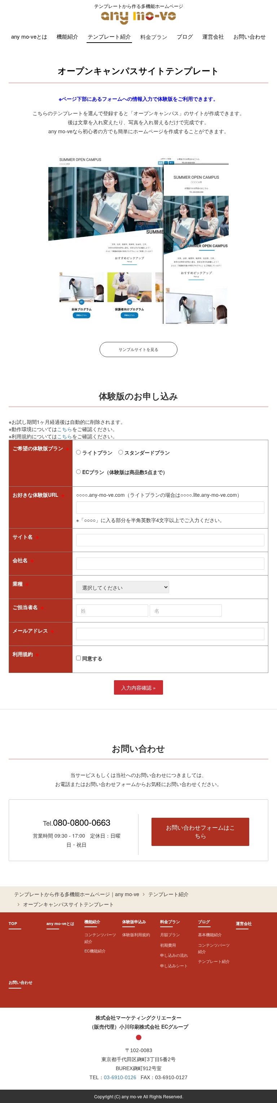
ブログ (185, 36)
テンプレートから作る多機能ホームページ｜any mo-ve (76, 894)
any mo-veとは (29, 36)
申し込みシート (174, 965)
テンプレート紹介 (109, 36)
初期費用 (168, 945)
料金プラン (170, 921)
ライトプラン (97, 452)
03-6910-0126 (120, 1077)
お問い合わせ (249, 36)
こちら (64, 429)
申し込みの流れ (174, 955)
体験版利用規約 (136, 934)
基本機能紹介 (210, 934)
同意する (91, 658)
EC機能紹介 (95, 951)
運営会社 (213, 36)
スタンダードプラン (146, 452)
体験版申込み (134, 921)
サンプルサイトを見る (138, 349)
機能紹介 (67, 36)
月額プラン (170, 934)
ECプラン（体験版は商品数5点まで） (124, 471)
